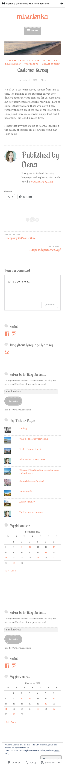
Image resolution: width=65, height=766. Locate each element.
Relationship (13, 64)
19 (46, 552)
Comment (50, 304)
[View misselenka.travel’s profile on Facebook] (7, 333)
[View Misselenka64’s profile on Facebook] (7, 665)
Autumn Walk (25, 491)
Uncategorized (51, 64)
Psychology (50, 60)
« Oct (6, 571)
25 (38, 557)
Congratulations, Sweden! (31, 481)
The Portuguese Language (31, 512)
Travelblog (31, 64)
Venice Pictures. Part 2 (30, 449)
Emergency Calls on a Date (19, 236)
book (23, 60)
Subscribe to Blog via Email (27, 374)
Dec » (13, 571)
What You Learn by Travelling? (33, 439)
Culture (34, 60)
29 (14, 563)
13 (54, 547)
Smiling (23, 428)
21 (6, 557)
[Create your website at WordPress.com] (32, 3)
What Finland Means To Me (32, 459)
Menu (34, 30)
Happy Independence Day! (45, 248)
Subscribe (13, 401)
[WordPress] (6, 352)
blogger (11, 60)
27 (54, 557)
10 (30, 547)
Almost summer (27, 502)
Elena (43, 80)
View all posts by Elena (42, 181)
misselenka (32, 16)
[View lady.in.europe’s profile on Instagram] (15, 333)
